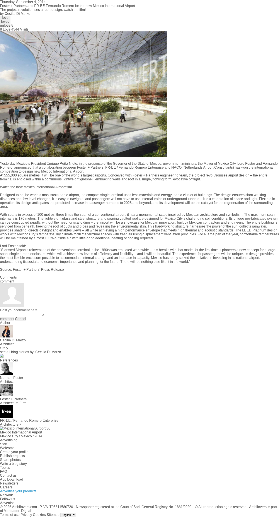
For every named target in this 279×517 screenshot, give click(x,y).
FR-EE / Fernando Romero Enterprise (134, 167)
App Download (11, 479)
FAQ (3, 471)
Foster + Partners (90, 167)
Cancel (20, 319)
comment (7, 319)
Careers (6, 487)
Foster (13, 246)
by (15, 13)
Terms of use (10, 515)
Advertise (7, 503)
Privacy (26, 515)
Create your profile (14, 452)
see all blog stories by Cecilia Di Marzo (30, 352)
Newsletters (9, 483)
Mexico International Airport (62, 171)
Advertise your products (18, 491)
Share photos (10, 460)
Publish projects (12, 456)
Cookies (39, 515)
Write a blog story (13, 464)
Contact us (8, 475)
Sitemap (53, 515)
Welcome (7, 448)
